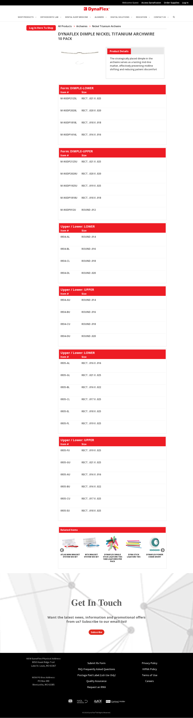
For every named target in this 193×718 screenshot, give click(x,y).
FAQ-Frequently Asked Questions (96, 669)
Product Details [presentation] (119, 51)
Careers (149, 681)
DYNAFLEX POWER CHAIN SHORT (154, 555)
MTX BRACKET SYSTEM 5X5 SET (91, 555)
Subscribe (96, 632)
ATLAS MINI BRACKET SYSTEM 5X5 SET (70, 555)
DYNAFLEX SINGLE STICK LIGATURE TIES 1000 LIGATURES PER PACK (112, 558)
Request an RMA (96, 687)
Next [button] (162, 550)
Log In (185, 3)
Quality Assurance (96, 681)
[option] (70, 548)
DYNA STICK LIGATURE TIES (133, 555)
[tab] (119, 51)
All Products (65, 26)
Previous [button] (62, 550)
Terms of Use (149, 675)
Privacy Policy (149, 663)
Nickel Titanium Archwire (106, 26)
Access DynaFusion (151, 3)
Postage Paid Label (96, 675)
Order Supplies (171, 3)
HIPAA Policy (149, 669)
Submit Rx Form (96, 663)
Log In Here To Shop (41, 28)
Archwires (81, 26)
